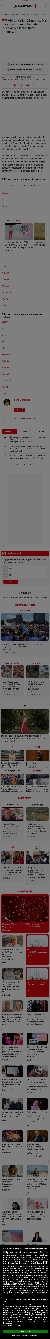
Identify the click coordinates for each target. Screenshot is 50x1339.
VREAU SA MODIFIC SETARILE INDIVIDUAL (25, 1335)
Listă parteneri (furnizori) (12, 1325)
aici (19, 1283)
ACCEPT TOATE (25, 1331)
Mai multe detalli (41, 1263)
